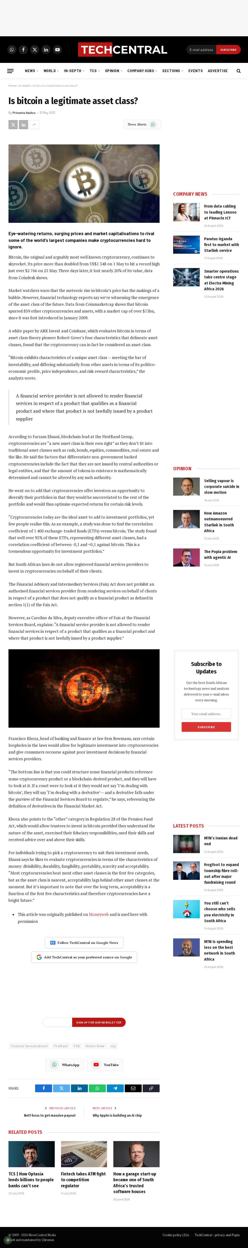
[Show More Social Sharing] (34, 124)
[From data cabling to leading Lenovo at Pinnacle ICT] (186, 212)
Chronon (48, 1240)
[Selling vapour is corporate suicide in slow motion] (186, 487)
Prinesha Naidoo (24, 113)
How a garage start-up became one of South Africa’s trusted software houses (134, 1182)
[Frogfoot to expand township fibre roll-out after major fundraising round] (186, 870)
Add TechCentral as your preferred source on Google (88, 957)
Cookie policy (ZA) (176, 1235)
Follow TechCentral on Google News (88, 942)
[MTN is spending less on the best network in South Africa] (186, 947)
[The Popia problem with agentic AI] (186, 557)
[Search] (238, 71)
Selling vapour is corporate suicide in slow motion (221, 486)
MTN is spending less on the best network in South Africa (219, 950)
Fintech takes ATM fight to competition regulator (83, 1179)
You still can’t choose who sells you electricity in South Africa (219, 912)
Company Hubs (140, 71)
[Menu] (10, 71)
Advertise (218, 71)
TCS (93, 71)
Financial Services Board (29, 1046)
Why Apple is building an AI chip (117, 1115)
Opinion (112, 71)
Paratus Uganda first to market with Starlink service (221, 244)
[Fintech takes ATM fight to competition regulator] (84, 1154)
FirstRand (61, 1046)
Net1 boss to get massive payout (50, 1115)
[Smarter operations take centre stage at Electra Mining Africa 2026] (186, 277)
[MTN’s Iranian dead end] (186, 844)
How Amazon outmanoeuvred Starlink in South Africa (219, 522)
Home (12, 85)
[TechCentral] (124, 49)
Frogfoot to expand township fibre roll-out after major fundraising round (221, 873)
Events (195, 71)
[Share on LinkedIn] (23, 124)
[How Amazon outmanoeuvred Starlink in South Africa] (186, 519)
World (50, 71)
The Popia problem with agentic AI (220, 554)
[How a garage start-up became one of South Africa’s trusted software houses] (136, 1154)
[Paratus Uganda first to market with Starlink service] (186, 245)
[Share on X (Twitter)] (13, 124)
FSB (77, 1046)
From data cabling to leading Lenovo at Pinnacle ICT (220, 212)
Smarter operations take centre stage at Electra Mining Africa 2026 (221, 280)
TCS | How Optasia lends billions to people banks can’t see (31, 1179)
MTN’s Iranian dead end (220, 841)
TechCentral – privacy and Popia (217, 1235)
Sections (171, 71)
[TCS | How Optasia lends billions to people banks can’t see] (31, 1154)
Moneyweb (99, 914)
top (113, 1046)
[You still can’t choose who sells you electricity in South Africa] (186, 909)
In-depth (72, 71)
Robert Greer (95, 1046)
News (30, 71)
